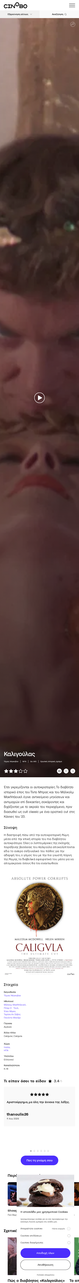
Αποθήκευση (45, 1264)
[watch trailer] (59, 771)
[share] (72, 24)
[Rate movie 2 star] (11, 771)
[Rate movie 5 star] (25, 771)
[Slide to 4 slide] (44, 1151)
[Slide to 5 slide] (48, 1151)
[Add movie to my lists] (72, 771)
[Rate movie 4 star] (20, 771)
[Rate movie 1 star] (6, 771)
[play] (39, 397)
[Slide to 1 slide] (34, 1151)
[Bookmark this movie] (66, 771)
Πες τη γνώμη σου (39, 1160)
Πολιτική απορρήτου (45, 1275)
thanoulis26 (17, 1114)
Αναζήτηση (57, 14)
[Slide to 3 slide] (41, 1151)
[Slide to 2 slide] (38, 1151)
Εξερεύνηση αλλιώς (18, 14)
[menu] (72, 5)
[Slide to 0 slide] (31, 1151)
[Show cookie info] (68, 1228)
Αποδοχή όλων (45, 1253)
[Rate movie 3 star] (15, 771)
